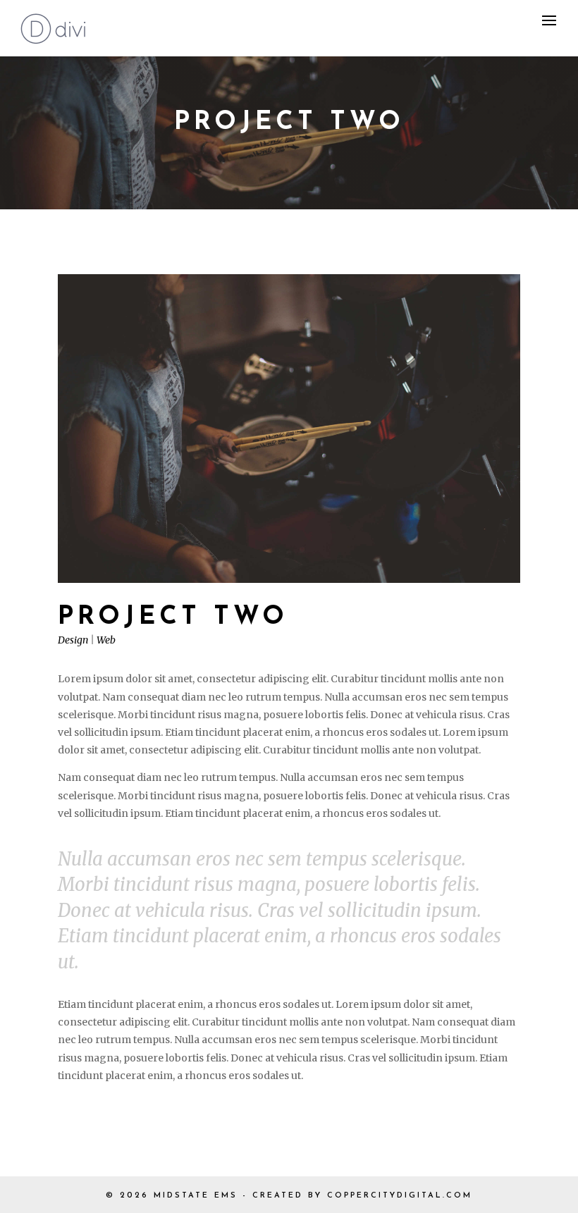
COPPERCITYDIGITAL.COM (399, 1196)
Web (106, 640)
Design (73, 640)
